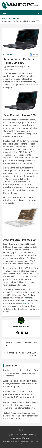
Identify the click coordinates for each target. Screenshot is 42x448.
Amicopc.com (28, 434)
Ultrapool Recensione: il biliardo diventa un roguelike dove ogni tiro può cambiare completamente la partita (20, 405)
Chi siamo (7, 441)
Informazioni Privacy (20, 438)
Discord (26, 303)
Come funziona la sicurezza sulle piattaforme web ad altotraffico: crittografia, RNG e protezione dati (18, 394)
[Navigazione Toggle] (5, 12)
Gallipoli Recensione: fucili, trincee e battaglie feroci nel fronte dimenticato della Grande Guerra (20, 416)
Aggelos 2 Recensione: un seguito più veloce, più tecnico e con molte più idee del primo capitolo (21, 384)
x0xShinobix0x (8, 69)
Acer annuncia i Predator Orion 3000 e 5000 (20, 354)
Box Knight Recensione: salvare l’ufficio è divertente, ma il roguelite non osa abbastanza (20, 373)
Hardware (7, 54)
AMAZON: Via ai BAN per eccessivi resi (21, 344)
